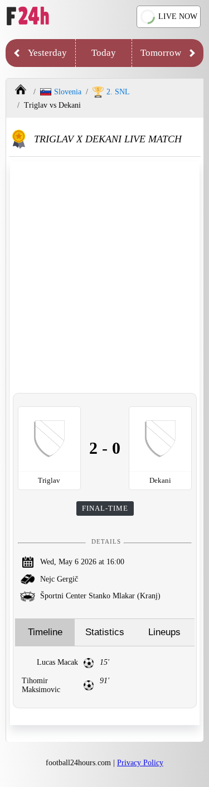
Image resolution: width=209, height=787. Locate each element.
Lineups (164, 632)
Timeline (45, 632)
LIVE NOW (177, 16)
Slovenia (67, 92)
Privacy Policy (140, 763)
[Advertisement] (104, 277)
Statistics (104, 632)
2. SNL (118, 92)
